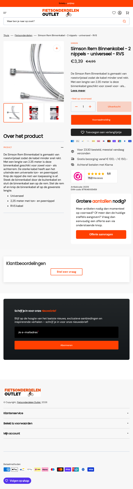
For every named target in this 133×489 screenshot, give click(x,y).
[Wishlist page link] (114, 13)
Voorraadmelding (101, 119)
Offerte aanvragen (101, 234)
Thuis (6, 35)
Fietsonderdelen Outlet (29, 402)
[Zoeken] (125, 21)
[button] (5, 13)
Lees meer (78, 90)
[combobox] (66, 21)
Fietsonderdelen (23, 35)
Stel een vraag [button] (66, 272)
